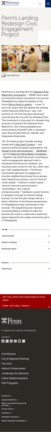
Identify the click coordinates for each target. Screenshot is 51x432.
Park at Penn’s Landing (20, 104)
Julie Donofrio (8, 236)
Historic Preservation (14, 368)
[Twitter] (7, 341)
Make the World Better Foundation (29, 154)
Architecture (9, 353)
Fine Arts (7, 363)
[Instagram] (15, 341)
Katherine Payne (9, 249)
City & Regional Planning (15, 358)
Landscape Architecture (15, 373)
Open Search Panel (40, 4)
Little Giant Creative (24, 144)
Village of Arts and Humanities (17, 151)
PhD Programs (10, 383)
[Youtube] (19, 341)
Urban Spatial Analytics (15, 378)
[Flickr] (23, 341)
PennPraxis (7, 269)
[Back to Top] (25, 423)
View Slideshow (13, 75)
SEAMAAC (41, 151)
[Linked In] (11, 341)
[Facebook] (3, 341)
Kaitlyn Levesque (9, 242)
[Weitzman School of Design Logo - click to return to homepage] (10, 4)
